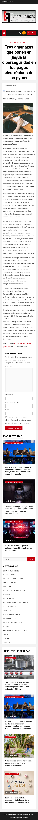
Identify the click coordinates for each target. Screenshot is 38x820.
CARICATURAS (9, 575)
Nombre (9, 395)
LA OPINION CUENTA (11, 614)
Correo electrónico (12, 402)
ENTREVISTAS (8, 598)
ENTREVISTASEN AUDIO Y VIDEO (16, 602)
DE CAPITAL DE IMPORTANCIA (15, 591)
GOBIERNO (7, 610)
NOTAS (6, 626)
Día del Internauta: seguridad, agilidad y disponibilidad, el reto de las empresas (18, 548)
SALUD (6, 634)
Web (7, 410)
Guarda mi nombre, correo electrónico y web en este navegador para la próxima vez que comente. (18, 420)
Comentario (10, 366)
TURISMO (7, 642)
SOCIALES (7, 638)
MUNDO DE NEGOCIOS (12, 622)
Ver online (31, 33)
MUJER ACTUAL (9, 618)
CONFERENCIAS (9, 583)
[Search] (20, 33)
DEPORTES (7, 595)
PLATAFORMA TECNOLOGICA (18, 43)
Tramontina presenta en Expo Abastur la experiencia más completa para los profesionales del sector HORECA (18, 685)
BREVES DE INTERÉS (11, 571)
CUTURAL (7, 587)
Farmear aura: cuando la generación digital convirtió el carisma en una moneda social (17, 800)
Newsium (13, 817)
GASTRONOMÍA (9, 606)
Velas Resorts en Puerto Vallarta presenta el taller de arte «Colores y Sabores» (18, 763)
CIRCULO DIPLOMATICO (13, 579)
